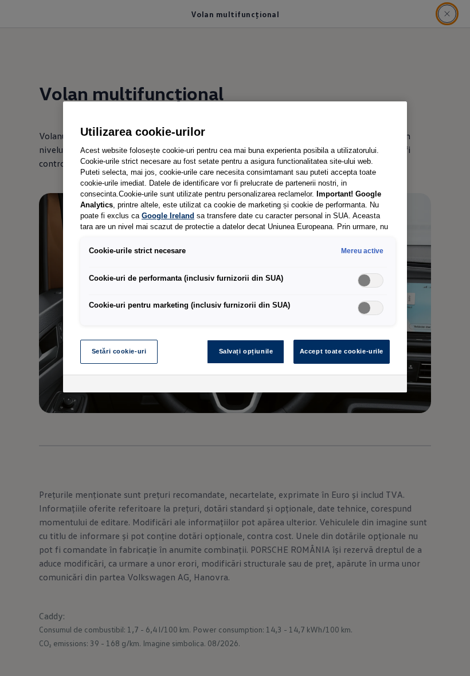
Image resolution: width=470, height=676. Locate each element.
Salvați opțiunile (246, 351)
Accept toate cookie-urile (341, 351)
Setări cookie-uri (119, 351)
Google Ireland (168, 216)
